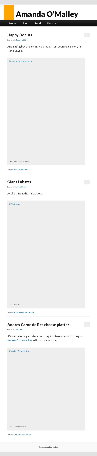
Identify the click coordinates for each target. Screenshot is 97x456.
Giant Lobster (19, 181)
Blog (25, 23)
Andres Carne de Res (19, 340)
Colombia (16, 435)
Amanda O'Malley (47, 14)
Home (12, 23)
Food (38, 23)
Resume (51, 23)
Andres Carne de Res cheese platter (38, 324)
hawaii (14, 169)
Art (13, 312)
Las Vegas (19, 312)
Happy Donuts (19, 35)
